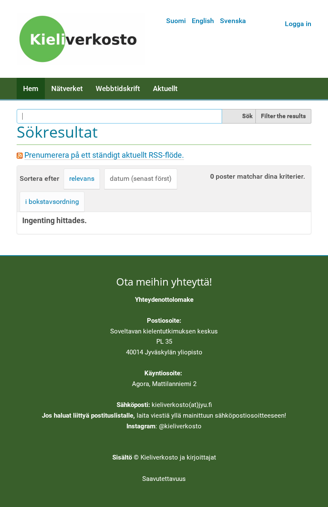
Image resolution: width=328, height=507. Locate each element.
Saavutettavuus (164, 479)
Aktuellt (165, 88)
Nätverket (67, 88)
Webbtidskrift (118, 88)
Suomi (176, 21)
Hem (30, 88)
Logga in (298, 24)
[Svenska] (81, 39)
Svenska (233, 21)
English (203, 21)
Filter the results (283, 115)
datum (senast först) (141, 178)
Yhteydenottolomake (164, 300)
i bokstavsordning (52, 201)
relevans (81, 178)
